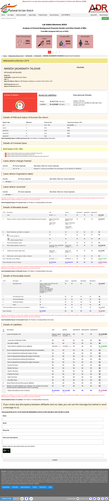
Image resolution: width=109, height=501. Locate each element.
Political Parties (43, 15)
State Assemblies (21, 15)
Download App (71, 498)
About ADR (94, 15)
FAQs (50, 487)
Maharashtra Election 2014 (16, 56)
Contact (34, 487)
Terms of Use (43, 487)
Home (3, 15)
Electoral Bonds (54, 15)
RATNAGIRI (28, 56)
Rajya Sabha (32, 15)
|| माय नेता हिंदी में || (65, 15)
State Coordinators (25, 487)
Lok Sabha (11, 15)
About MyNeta (104, 15)
